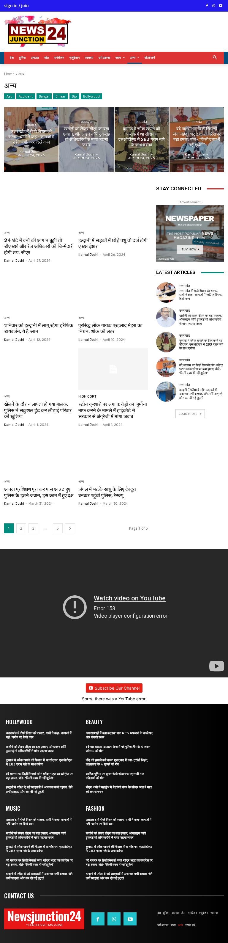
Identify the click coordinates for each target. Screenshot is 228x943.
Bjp (74, 96)
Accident (26, 96)
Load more (188, 413)
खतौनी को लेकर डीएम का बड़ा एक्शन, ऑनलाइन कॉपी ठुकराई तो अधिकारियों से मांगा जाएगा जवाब (200, 319)
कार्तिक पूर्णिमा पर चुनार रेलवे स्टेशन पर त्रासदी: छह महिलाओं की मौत (115, 776)
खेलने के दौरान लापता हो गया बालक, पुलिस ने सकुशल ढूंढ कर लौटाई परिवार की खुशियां (38, 410)
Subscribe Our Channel (117, 688)
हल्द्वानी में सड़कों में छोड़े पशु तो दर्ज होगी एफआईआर (113, 243)
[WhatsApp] (213, 6)
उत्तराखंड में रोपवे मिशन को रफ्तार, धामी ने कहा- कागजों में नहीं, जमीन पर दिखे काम (200, 295)
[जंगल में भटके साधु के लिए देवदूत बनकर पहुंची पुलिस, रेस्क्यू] (113, 454)
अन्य (7, 232)
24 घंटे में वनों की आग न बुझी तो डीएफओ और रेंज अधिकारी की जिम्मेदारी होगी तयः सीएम (39, 246)
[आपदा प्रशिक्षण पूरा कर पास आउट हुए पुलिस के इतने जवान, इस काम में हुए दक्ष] (39, 454)
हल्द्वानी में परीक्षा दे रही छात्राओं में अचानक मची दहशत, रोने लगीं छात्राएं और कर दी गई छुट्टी (200, 394)
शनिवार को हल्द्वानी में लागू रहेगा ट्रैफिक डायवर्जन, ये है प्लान (38, 328)
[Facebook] (207, 6)
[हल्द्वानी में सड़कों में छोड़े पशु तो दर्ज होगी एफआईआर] (113, 205)
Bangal (44, 96)
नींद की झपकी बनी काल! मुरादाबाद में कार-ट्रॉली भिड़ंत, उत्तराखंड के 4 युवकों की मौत (117, 762)
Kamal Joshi (14, 261)
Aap (9, 96)
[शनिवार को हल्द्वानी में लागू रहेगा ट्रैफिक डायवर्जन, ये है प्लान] (39, 290)
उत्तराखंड (31, 124)
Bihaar (61, 96)
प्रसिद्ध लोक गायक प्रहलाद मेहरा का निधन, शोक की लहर (110, 328)
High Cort (87, 396)
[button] (215, 58)
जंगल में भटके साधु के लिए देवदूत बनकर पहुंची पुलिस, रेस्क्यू (107, 492)
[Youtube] (220, 6)
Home (9, 73)
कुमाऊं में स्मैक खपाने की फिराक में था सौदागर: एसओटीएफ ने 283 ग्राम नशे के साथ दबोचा (201, 344)
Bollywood (91, 96)
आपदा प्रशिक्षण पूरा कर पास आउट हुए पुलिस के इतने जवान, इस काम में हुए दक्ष (38, 492)
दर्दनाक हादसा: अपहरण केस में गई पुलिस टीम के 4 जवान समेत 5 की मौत (118, 749)
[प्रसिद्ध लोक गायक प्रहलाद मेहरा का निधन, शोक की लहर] (113, 290)
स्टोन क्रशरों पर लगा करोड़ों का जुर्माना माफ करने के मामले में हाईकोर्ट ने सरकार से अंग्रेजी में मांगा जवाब (112, 410)
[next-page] (70, 528)
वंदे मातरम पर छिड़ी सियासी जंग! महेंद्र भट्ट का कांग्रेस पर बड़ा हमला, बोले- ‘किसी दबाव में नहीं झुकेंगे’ (201, 369)
